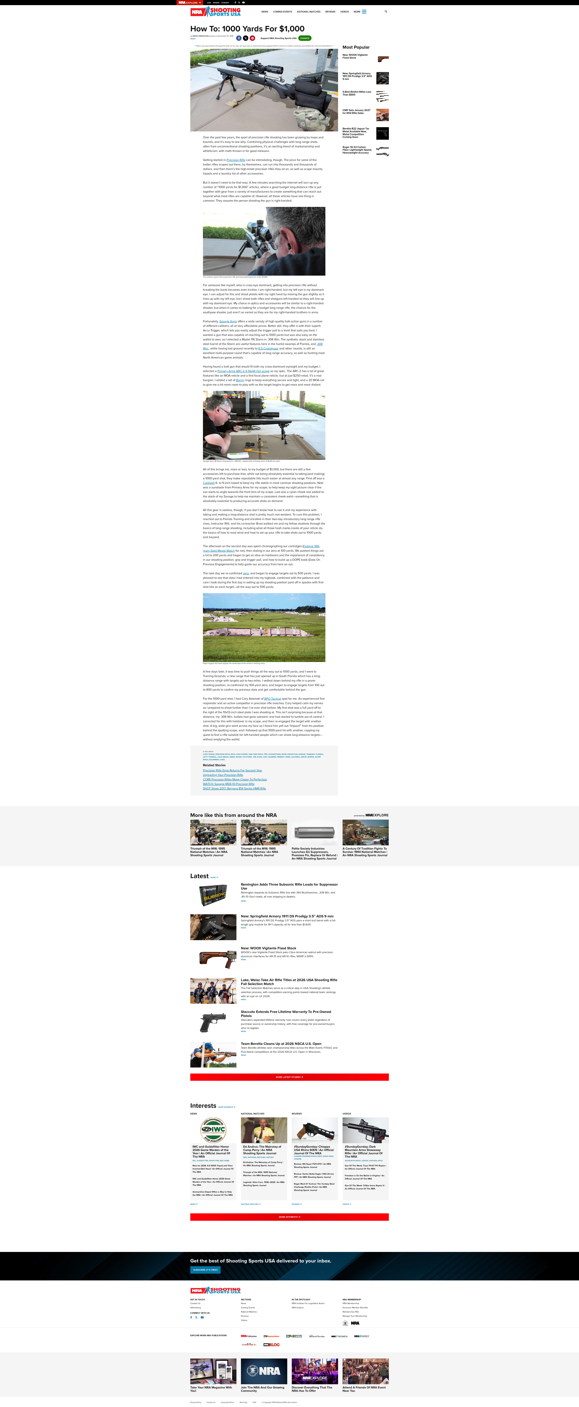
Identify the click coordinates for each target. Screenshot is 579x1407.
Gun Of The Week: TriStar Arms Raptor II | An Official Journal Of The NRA (365, 1187)
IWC (194, 1160)
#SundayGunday (353, 1160)
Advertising (195, 1307)
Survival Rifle (376, 1160)
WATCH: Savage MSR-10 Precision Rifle (229, 784)
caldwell (295, 757)
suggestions (274, 754)
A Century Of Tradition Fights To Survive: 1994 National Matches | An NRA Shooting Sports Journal (365, 851)
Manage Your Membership (355, 1315)
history (270, 1157)
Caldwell (209, 483)
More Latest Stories (301, 1077)
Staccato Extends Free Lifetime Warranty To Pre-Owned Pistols (286, 1013)
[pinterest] (252, 36)
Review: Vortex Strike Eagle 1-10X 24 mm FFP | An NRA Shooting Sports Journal (314, 1175)
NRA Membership (351, 1303)
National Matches (309, 11)
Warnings (243, 1402)
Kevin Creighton (290, 754)
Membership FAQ (351, 1311)
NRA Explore (298, 1307)
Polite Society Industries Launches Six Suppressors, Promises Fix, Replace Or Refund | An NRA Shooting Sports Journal (314, 853)
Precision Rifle (236, 160)
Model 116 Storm (244, 757)
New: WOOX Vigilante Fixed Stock (268, 948)
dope (259, 757)
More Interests (225, 1107)
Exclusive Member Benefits (355, 1307)
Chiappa (297, 1159)
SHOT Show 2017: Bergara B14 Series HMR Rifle (234, 788)
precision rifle (222, 754)
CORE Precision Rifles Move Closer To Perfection (235, 779)
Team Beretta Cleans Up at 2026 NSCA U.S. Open (281, 1043)
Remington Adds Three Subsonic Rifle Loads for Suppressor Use (289, 886)
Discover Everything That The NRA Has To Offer (312, 1389)
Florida (319, 754)
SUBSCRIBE (205, 1270)
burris (311, 757)
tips (265, 754)
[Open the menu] (364, 11)
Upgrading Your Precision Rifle (223, 775)
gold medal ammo (226, 757)
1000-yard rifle (255, 754)
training (310, 754)
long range (209, 754)
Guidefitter (202, 1160)
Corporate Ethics (227, 1402)
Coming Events (282, 11)
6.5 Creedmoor (268, 348)
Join (209, 2)
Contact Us (195, 1303)
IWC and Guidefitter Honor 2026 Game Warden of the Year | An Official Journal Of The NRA (211, 1151)
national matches (256, 1157)
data (222, 759)
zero (246, 573)
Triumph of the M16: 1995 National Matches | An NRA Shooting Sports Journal (209, 851)
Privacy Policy (195, 1402)
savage (302, 754)
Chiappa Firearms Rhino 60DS (308, 1156)
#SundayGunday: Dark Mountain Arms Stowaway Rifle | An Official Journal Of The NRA (364, 1151)
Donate (225, 2)
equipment (214, 759)
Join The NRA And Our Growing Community (262, 1389)
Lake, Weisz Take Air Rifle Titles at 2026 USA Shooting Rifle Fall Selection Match (289, 981)
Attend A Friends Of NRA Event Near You (364, 1389)
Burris (240, 380)
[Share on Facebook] (239, 36)
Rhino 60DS (328, 1156)
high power (242, 754)
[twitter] (245, 36)
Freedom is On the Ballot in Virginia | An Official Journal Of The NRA (364, 1177)
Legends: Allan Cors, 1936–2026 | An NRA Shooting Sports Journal (264, 1184)
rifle (233, 754)
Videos (344, 11)
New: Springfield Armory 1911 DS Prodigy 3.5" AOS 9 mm (287, 916)
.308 (254, 757)
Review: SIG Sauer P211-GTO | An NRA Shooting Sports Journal (312, 1165)
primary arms (283, 757)
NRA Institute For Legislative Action (308, 1303)
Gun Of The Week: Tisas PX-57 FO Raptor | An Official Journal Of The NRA (365, 1167)
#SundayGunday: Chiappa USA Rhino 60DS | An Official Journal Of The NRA (314, 1149)
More (213, 877)
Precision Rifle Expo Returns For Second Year (232, 770)
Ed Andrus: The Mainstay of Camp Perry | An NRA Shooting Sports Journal (262, 1149)
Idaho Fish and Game (219, 1160)
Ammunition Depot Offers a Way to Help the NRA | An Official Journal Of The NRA (213, 1193)
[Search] (386, 11)
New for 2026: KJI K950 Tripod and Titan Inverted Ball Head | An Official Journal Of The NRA (213, 1168)
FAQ (254, 1402)
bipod (304, 757)
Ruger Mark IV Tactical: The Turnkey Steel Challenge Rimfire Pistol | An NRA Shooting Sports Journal (314, 1187)
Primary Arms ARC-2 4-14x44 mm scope (243, 371)
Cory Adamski (269, 757)
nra (245, 1157)
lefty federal (210, 757)
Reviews (330, 11)
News (264, 11)
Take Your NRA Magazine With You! (211, 1389)
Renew (216, 2)
